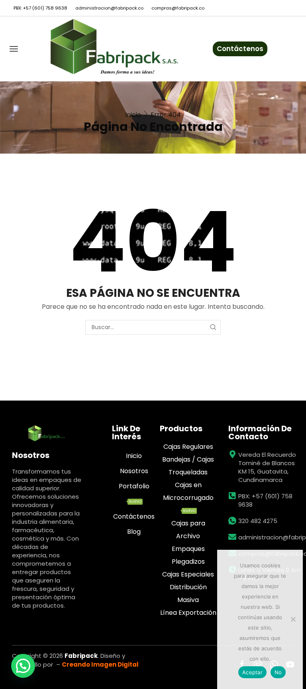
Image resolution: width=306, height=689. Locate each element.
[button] (23, 666)
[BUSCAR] (213, 327)
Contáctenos (240, 48)
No (278, 672)
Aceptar (252, 672)
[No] (293, 619)
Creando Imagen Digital (100, 664)
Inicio (133, 114)
